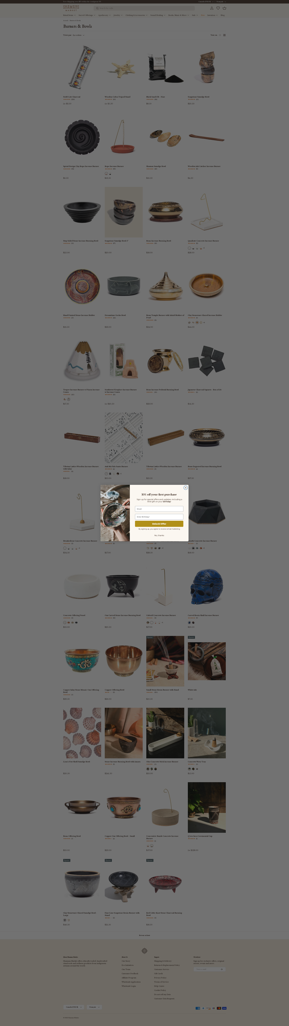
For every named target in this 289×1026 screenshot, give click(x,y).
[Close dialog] (186, 488)
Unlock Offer (159, 523)
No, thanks (159, 535)
